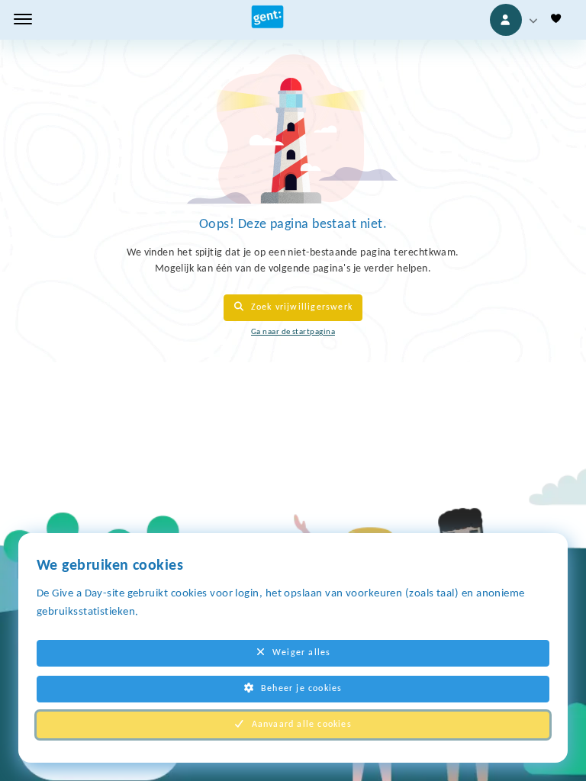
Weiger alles (301, 652)
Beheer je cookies (301, 688)
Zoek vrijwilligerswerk (302, 307)
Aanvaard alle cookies (302, 724)
